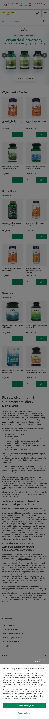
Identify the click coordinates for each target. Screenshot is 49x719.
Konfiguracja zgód (24, 713)
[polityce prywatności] (34, 680)
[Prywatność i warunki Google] (32, 685)
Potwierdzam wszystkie (24, 706)
